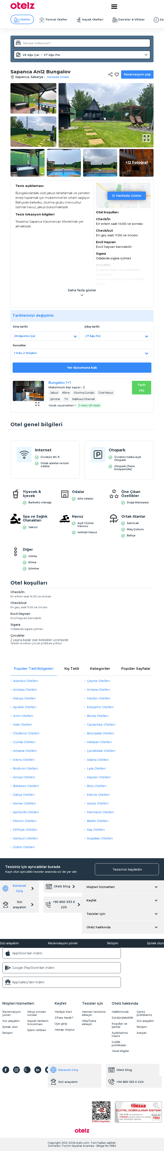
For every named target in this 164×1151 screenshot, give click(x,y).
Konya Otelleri (24, 777)
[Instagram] (16, 1069)
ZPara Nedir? (64, 1017)
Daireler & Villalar (131, 19)
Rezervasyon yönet (63, 943)
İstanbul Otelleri (25, 681)
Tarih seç (141, 387)
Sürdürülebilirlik (122, 1017)
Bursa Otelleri (97, 716)
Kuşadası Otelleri (100, 838)
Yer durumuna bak (82, 368)
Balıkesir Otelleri (26, 786)
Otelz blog (62, 886)
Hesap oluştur (65, 1029)
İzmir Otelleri (23, 716)
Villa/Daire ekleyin (89, 1022)
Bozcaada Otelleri (100, 733)
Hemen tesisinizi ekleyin (94, 1013)
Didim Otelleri (24, 847)
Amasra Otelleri (25, 751)
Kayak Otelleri (92, 19)
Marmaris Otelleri (100, 812)
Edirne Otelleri (98, 795)
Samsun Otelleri (25, 838)
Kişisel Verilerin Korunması (37, 1022)
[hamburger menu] (114, 6)
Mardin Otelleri (98, 698)
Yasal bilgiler (120, 1051)
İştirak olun (155, 943)
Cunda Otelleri (24, 742)
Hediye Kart (63, 1011)
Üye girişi (61, 1023)
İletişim (112, 943)
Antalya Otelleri (25, 690)
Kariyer (142, 1032)
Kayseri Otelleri (99, 777)
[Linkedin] (37, 1069)
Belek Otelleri (97, 821)
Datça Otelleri (23, 795)
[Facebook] (5, 1069)
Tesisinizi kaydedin (127, 869)
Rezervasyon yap (137, 74)
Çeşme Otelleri (98, 681)
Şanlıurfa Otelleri (26, 812)
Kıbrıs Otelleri (23, 760)
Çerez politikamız (144, 1013)
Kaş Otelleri (96, 830)
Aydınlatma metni (120, 1034)
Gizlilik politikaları (119, 1043)
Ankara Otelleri (98, 690)
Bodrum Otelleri (25, 768)
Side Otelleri (22, 724)
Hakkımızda (120, 1011)
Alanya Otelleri (24, 698)
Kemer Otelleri (24, 803)
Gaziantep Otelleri (101, 724)
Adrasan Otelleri (99, 742)
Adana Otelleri (98, 760)
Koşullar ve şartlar (119, 1025)
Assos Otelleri (97, 803)
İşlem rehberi (36, 1030)
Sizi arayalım (19, 904)
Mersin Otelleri (24, 821)
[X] (27, 1069)
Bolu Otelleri (96, 786)
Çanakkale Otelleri (101, 751)
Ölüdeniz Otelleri (26, 733)
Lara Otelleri (96, 768)
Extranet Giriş (19, 888)
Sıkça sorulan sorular (36, 1013)
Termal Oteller (56, 19)
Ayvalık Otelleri (24, 707)
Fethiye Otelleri (25, 830)
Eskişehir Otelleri (100, 707)
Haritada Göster (128, 196)
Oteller (25, 19)
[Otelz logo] (22, 8)
